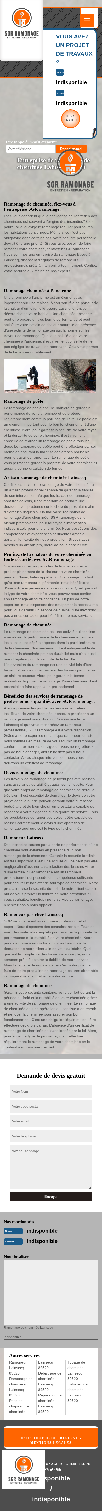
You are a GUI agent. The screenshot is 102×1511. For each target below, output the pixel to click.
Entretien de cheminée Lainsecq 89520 (77, 1392)
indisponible (42, 1231)
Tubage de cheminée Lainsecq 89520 (76, 1370)
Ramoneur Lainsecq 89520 (18, 1367)
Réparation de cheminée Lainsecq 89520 (50, 1403)
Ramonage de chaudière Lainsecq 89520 (21, 1387)
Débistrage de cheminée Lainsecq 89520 (49, 1381)
